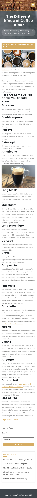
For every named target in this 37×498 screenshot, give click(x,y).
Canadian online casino (14, 324)
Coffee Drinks (12, 420)
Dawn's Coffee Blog (12, 4)
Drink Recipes (26, 31)
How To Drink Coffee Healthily (15, 479)
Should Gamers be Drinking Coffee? (17, 459)
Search (18, 445)
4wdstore (5, 70)
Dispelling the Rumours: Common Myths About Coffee (16, 473)
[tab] (33, 5)
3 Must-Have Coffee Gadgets (15, 464)
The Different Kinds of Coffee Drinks (17, 468)
